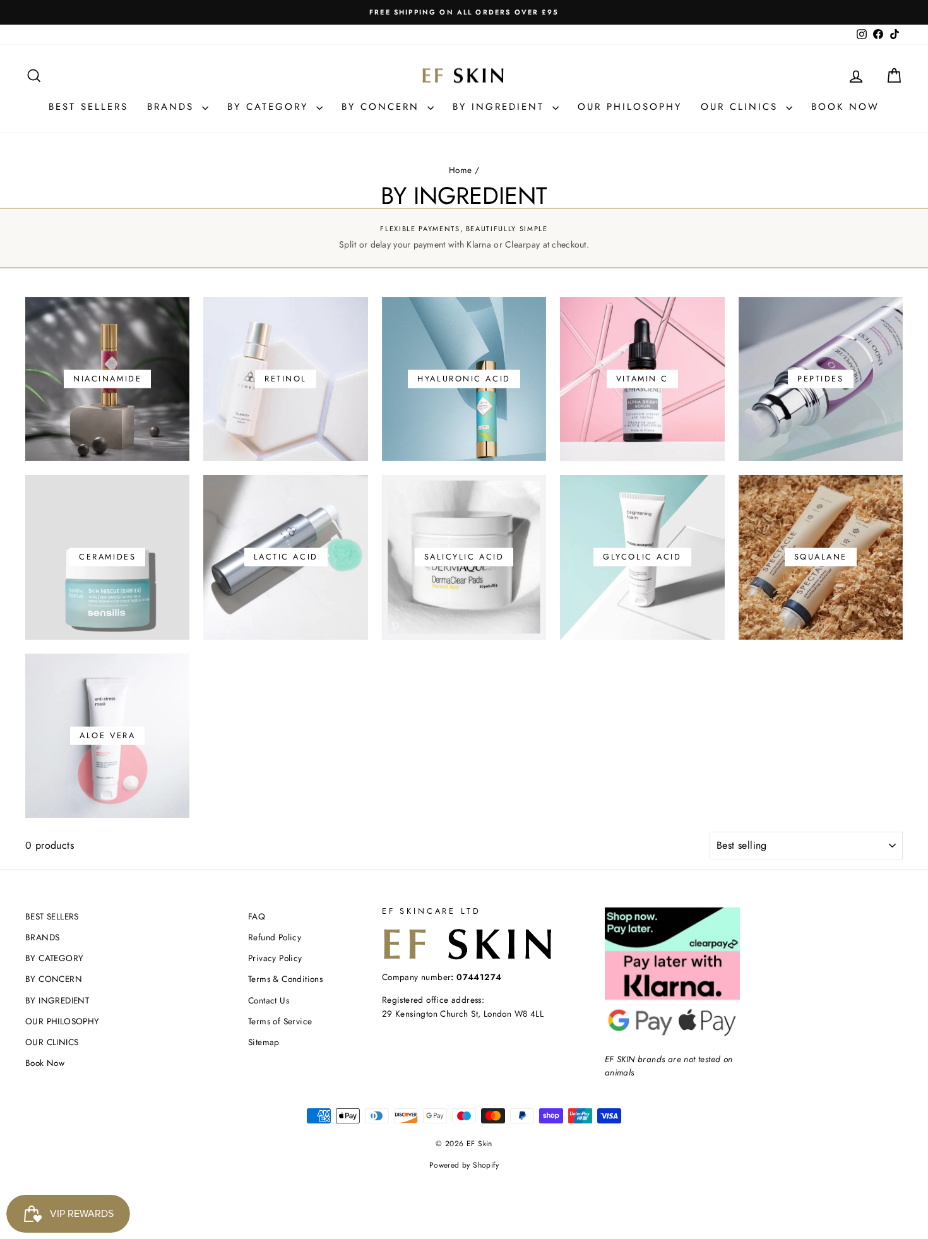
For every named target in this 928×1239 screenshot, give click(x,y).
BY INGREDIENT (501, 107)
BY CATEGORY (270, 107)
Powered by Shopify (464, 1165)
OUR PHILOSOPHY (630, 107)
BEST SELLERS (88, 107)
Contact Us (268, 1000)
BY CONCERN (383, 107)
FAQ (256, 916)
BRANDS (173, 107)
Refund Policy (274, 937)
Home (460, 170)
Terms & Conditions (285, 979)
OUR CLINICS (742, 107)
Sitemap (264, 1042)
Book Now (845, 107)
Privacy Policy (275, 958)
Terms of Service (280, 1021)
